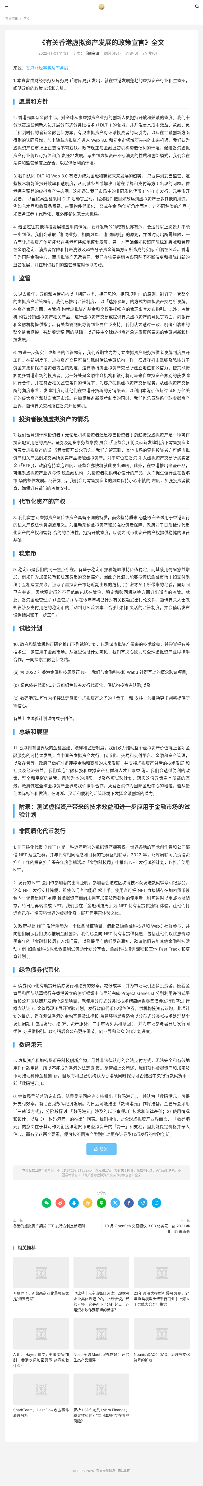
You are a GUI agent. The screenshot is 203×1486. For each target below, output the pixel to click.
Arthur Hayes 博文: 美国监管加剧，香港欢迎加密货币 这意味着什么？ (41, 1360)
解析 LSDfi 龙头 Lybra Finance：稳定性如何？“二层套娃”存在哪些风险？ (101, 1415)
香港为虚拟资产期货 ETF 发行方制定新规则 (49, 1226)
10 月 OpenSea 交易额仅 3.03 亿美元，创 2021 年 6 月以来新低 (147, 1229)
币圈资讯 (11, 19)
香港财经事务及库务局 (47, 67)
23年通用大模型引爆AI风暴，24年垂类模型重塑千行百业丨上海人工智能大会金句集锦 (162, 1298)
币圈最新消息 (101, 6)
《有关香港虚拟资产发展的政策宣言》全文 (101, 42)
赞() (150, 53)
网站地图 (124, 1471)
